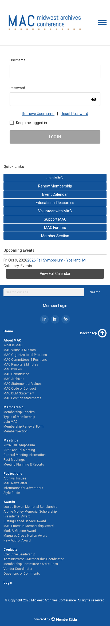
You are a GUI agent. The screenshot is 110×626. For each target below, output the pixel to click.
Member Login (55, 306)
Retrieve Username (38, 114)
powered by (42, 619)
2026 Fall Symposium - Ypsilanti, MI (56, 260)
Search (95, 292)
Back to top (88, 333)
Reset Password (74, 114)
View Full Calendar (55, 273)
